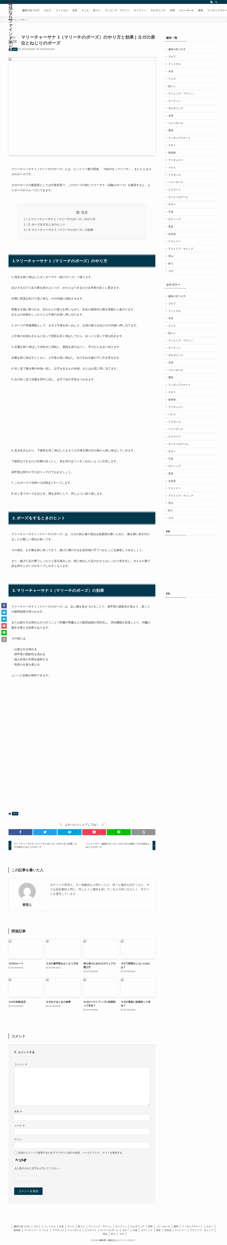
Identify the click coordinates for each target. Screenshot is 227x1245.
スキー (172, 145)
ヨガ (14, 49)
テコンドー (174, 241)
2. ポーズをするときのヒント (46, 224)
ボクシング (174, 219)
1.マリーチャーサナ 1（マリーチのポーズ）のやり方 (61, 219)
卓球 (170, 115)
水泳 (170, 71)
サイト (18, 1139)
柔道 (170, 226)
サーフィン (174, 100)
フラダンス (174, 174)
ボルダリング (175, 108)
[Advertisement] (38, 415)
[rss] (211, 2)
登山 (170, 256)
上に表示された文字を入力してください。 (37, 1168)
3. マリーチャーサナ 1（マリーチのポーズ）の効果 (60, 229)
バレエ (172, 167)
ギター (172, 204)
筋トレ (172, 86)
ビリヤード (174, 189)
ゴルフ (172, 56)
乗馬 (170, 130)
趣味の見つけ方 (177, 49)
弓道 (170, 211)
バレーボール (175, 123)
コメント (20, 1064)
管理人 (27, 905)
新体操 (172, 152)
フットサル (174, 64)
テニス (172, 78)
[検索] (216, 2)
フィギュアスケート (179, 137)
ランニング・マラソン (180, 93)
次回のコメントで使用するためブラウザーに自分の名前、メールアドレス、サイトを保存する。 (71, 1152)
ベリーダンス (175, 182)
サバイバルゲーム (178, 197)
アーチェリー (175, 160)
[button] (20, 832)
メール (19, 1125)
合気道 (172, 234)
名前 (18, 1111)
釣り (170, 263)
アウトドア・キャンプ (180, 248)
